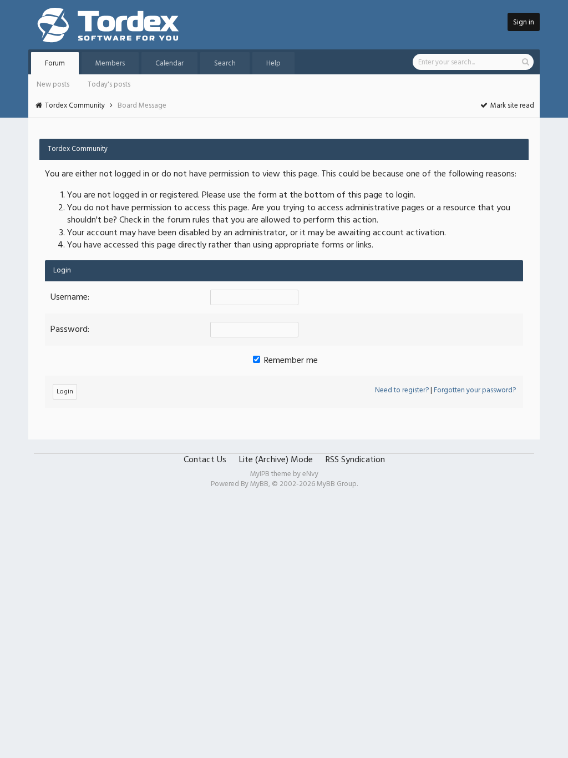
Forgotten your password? (475, 390)
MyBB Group (337, 484)
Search (225, 63)
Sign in (523, 22)
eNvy (310, 474)
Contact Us (205, 460)
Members (110, 63)
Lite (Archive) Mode (276, 460)
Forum (55, 63)
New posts (53, 84)
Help (273, 63)
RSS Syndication (355, 460)
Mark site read (511, 106)
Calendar (169, 63)
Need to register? (402, 390)
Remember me (290, 360)
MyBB (259, 484)
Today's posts (109, 84)
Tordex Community (75, 106)
